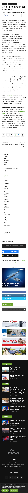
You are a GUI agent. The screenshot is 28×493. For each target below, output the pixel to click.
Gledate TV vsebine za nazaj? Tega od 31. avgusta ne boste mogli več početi (17, 408)
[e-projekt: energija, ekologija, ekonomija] (14, 356)
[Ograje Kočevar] (14, 328)
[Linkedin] (18, 135)
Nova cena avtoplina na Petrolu (8, 145)
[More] (20, 15)
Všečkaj (23, 292)
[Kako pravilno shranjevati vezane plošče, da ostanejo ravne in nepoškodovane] (5, 400)
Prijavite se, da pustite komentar (14, 246)
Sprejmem (5, 490)
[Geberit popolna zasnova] (13, 287)
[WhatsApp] (15, 135)
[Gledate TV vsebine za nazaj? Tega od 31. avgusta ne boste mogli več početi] (5, 408)
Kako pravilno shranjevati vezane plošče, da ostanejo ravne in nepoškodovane (17, 400)
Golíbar (10, 95)
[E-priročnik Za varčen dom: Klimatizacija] (5, 369)
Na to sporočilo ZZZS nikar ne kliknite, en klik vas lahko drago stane (18, 438)
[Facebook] (8, 135)
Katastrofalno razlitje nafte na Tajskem (20, 145)
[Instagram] (10, 477)
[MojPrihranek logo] (14, 451)
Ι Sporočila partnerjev (12, 4)
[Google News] (21, 477)
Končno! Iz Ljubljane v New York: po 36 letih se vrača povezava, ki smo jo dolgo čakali (18, 430)
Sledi (24, 295)
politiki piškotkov (17, 487)
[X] (11, 135)
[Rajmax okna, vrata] (14, 346)
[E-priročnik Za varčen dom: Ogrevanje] (5, 377)
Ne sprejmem (14, 490)
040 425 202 (5, 172)
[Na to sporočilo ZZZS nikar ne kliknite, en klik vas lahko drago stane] (5, 438)
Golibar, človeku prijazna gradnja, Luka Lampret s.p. (13, 13)
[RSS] (13, 477)
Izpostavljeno (4, 4)
